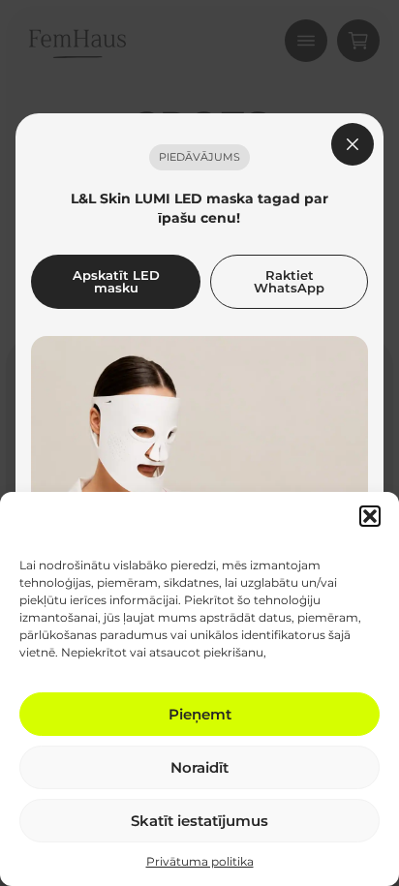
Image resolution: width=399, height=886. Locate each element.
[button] (370, 516)
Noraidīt (199, 767)
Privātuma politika (200, 861)
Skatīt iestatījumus (199, 820)
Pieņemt (200, 714)
